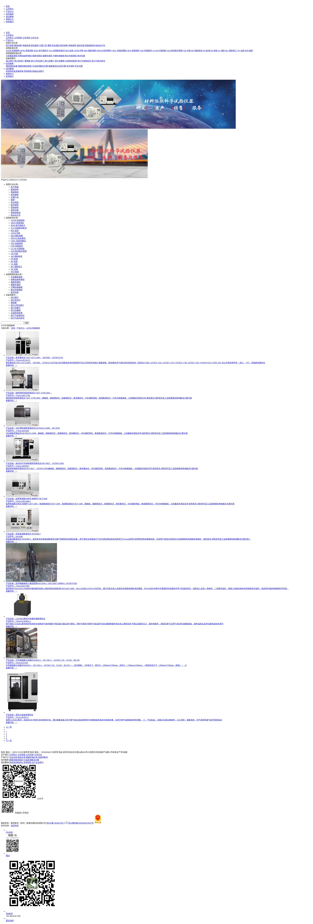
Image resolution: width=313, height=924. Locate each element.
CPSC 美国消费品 (119, 51)
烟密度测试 (37, 56)
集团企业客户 (38, 71)
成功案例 (10, 17)
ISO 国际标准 (196, 51)
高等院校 (28, 71)
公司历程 (26, 38)
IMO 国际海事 (90, 51)
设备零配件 (43, 757)
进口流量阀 (60, 61)
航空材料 (64, 45)
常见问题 (79, 66)
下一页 (9, 741)
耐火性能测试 (71, 56)
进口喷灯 (10, 61)
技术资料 (70, 66)
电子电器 (10, 45)
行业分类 (13, 757)
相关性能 (81, 56)
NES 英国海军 (133, 51)
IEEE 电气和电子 (41, 51)
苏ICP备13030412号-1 (55, 823)
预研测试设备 (12, 66)
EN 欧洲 (206, 51)
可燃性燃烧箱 (59, 56)
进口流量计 (49, 61)
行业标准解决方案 (40, 66)
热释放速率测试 (25, 56)
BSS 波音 (69, 51)
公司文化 (35, 38)
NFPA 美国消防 (26, 51)
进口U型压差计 (37, 61)
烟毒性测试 (47, 56)
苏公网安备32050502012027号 (81, 823)
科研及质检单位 (16, 762)
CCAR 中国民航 (159, 51)
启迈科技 (15, 826)
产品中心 (10, 11)
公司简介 (10, 9)
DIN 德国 (249, 51)
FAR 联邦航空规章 (175, 51)
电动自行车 (100, 45)
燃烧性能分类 (32, 757)
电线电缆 (26, 45)
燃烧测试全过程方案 (57, 66)
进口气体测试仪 (84, 61)
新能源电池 (90, 45)
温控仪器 (81, 45)
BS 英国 (214, 51)
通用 (49, 45)
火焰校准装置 (71, 61)
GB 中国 (186, 51)
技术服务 (10, 14)
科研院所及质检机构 (14, 71)
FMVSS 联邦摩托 (103, 51)
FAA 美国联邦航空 (57, 51)
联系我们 (10, 22)
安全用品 (56, 45)
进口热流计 (19, 61)
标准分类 (21, 757)
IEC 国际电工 (231, 51)
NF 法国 (240, 51)
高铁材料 (72, 45)
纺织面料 (35, 45)
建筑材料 (18, 45)
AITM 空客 (78, 51)
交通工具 (43, 45)
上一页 (9, 727)
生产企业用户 (38, 762)
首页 (8, 6)
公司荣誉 (18, 38)
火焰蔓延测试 (12, 56)
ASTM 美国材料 (13, 51)
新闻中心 (10, 19)
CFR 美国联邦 (146, 51)
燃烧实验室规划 (25, 66)
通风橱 (27, 61)
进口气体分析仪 (98, 61)
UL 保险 (221, 51)
